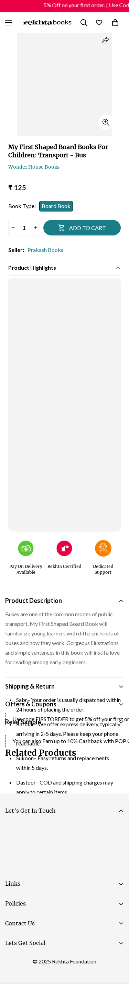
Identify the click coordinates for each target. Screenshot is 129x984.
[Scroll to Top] (116, 948)
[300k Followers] (13, 960)
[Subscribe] (115, 848)
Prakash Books (45, 249)
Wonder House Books (34, 167)
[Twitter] (54, 960)
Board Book (56, 206)
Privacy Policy (70, 867)
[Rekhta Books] (47, 22)
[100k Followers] (34, 960)
